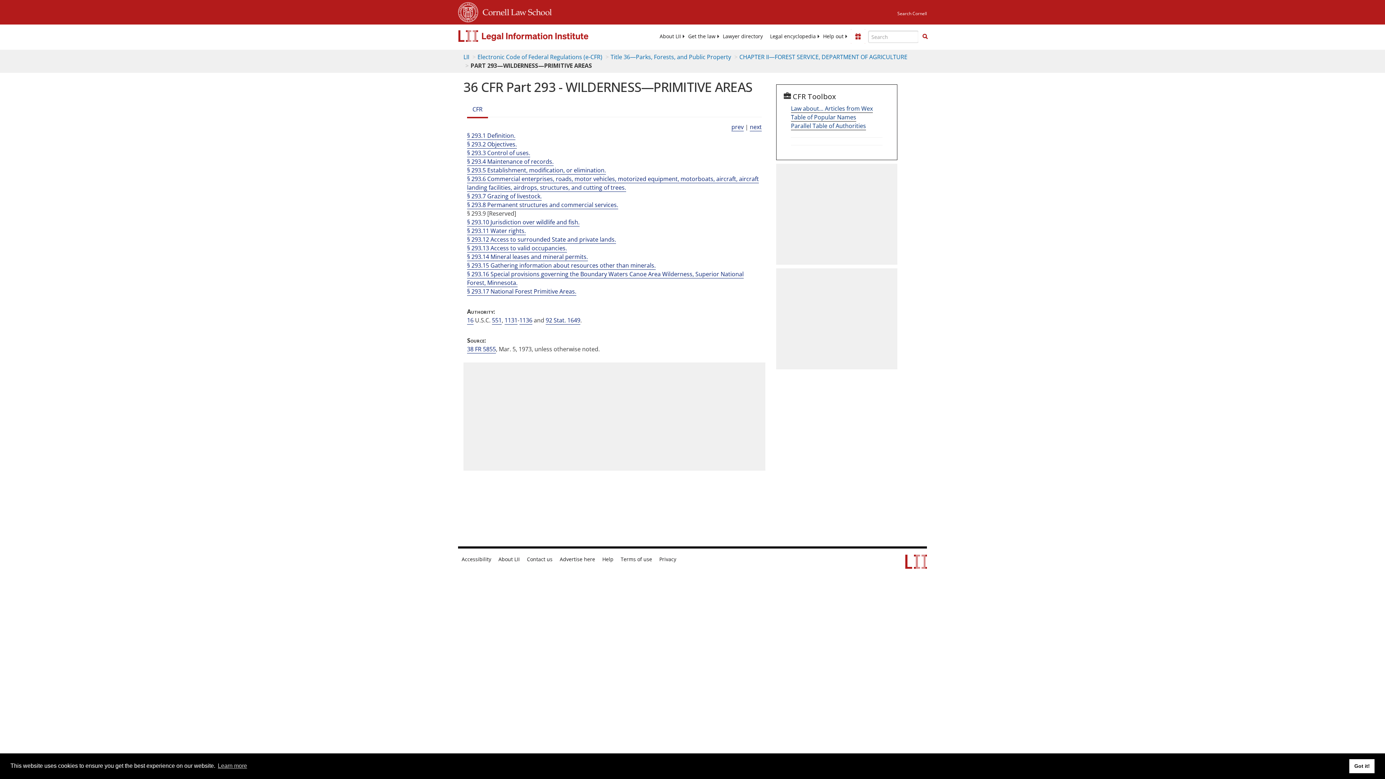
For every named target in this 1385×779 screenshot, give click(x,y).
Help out (833, 36)
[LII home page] (916, 565)
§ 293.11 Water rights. (496, 231)
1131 (511, 320)
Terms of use (636, 559)
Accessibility (476, 559)
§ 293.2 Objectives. (492, 144)
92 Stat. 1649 (563, 320)
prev (737, 127)
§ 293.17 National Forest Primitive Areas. (521, 291)
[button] (925, 36)
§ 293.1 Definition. (491, 136)
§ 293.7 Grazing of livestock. (504, 196)
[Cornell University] (468, 11)
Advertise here (577, 559)
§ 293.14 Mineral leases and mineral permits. (527, 257)
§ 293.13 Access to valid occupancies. (517, 248)
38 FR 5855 (481, 349)
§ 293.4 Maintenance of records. (510, 162)
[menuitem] (670, 36)
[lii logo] (539, 36)
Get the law (702, 36)
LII (466, 57)
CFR (477, 109)
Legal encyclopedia (793, 36)
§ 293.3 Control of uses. (498, 153)
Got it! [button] (1362, 766)
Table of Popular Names (823, 117)
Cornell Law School (515, 11)
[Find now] (925, 37)
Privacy (667, 559)
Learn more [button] (232, 766)
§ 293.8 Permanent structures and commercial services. (542, 205)
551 (497, 320)
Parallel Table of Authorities (828, 126)
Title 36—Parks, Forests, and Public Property (671, 57)
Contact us (540, 559)
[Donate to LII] (858, 36)
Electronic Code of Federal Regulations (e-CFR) (540, 57)
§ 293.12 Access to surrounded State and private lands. (541, 239)
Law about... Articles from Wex (832, 109)
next (756, 127)
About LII (670, 36)
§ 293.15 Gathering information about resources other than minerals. (561, 265)
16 (470, 320)
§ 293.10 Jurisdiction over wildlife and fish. (523, 222)
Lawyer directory (743, 36)
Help (608, 559)
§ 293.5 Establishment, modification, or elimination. (536, 170)
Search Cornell (912, 13)
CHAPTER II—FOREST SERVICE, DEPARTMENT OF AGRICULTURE (823, 57)
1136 (525, 320)
